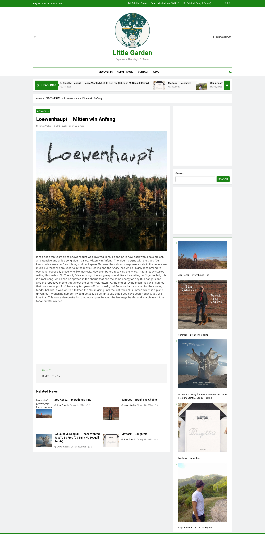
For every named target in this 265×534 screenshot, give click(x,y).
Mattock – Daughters (155, 83)
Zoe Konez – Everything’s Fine (72, 399)
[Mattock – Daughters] (135, 87)
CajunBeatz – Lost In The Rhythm (204, 83)
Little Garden (132, 53)
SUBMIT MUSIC (125, 71)
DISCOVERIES (106, 71)
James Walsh (45, 125)
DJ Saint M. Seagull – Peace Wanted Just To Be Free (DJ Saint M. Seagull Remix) (169, 3)
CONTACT (143, 71)
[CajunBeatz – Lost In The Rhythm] (177, 87)
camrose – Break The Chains (139, 399)
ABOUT (157, 71)
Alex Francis (63, 405)
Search (179, 173)
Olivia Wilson (63, 446)
